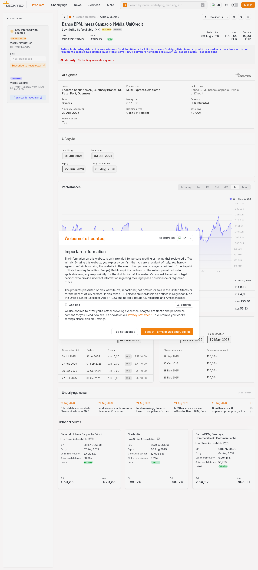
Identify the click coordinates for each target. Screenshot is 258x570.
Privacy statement (139, 315)
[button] (184, 305)
